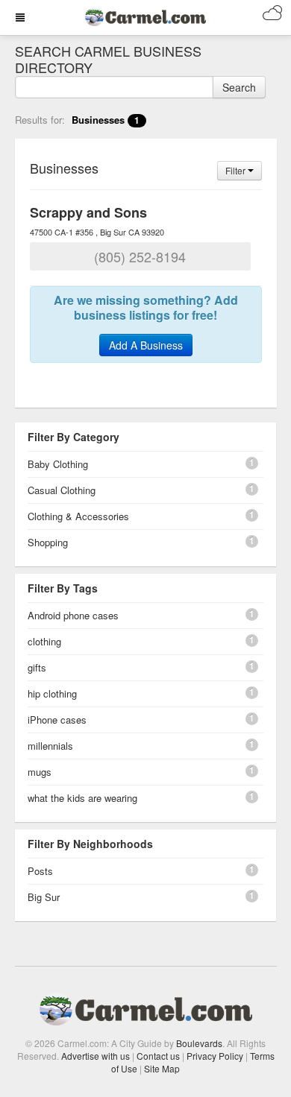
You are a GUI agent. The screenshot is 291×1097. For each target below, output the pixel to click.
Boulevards (199, 1043)
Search (239, 87)
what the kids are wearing (82, 798)
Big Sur (44, 897)
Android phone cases (73, 615)
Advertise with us (95, 1055)
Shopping (48, 542)
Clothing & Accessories (78, 516)
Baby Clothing (58, 464)
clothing (44, 641)
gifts (37, 667)
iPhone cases (57, 719)
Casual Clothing (62, 490)
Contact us (158, 1055)
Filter (236, 170)
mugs (39, 772)
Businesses (106, 120)
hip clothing (52, 693)
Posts (40, 871)
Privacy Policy (215, 1055)
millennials (50, 746)
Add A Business (146, 345)
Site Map (162, 1068)
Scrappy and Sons (88, 212)
